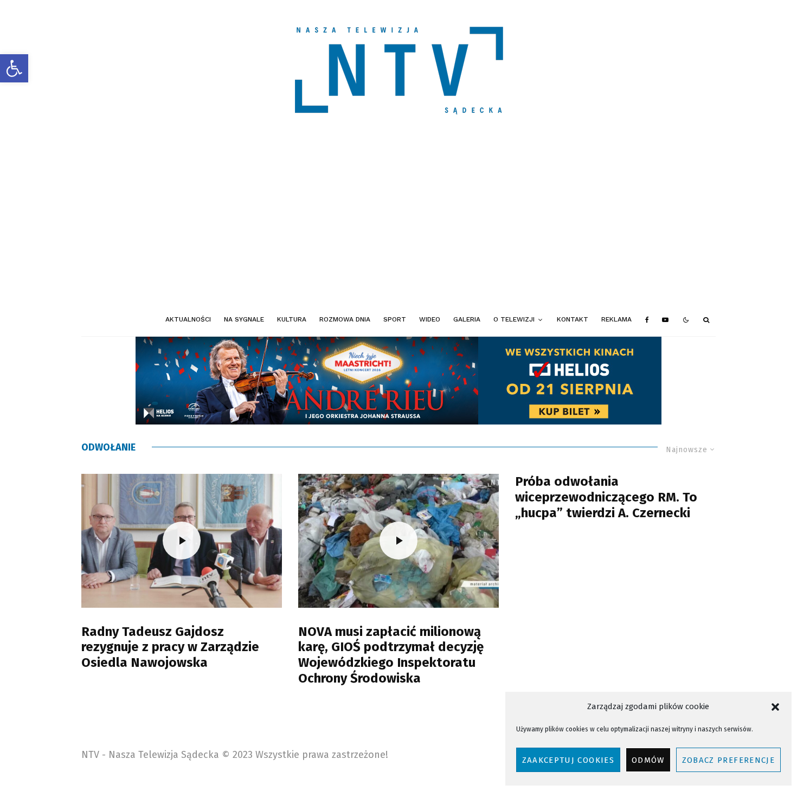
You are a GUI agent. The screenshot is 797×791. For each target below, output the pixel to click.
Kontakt (572, 319)
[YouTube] (665, 320)
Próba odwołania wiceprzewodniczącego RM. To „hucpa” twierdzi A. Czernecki (606, 497)
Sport (394, 319)
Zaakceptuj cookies (568, 760)
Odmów (648, 760)
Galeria (466, 319)
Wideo (429, 319)
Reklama (616, 319)
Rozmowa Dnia (344, 319)
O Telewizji (514, 319)
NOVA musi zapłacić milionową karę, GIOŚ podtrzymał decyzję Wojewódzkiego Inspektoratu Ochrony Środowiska (391, 655)
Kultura (291, 319)
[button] (14, 68)
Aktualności (188, 319)
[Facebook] (647, 320)
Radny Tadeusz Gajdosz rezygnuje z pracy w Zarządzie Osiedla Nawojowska (170, 647)
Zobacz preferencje (728, 760)
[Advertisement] (398, 222)
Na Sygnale (244, 319)
